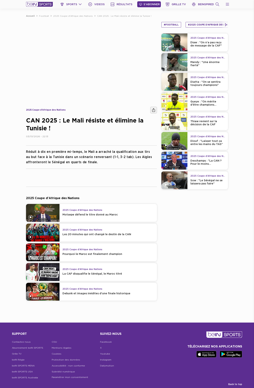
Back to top (235, 384)
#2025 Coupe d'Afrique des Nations (211, 24)
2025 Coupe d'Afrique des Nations (73, 16)
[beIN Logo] (39, 4)
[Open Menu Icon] (227, 4)
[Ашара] (153, 110)
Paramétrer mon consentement (70, 377)
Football (44, 16)
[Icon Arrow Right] (226, 24)
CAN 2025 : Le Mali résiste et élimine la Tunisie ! (124, 16)
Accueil (30, 16)
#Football (171, 24)
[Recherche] (217, 4)
